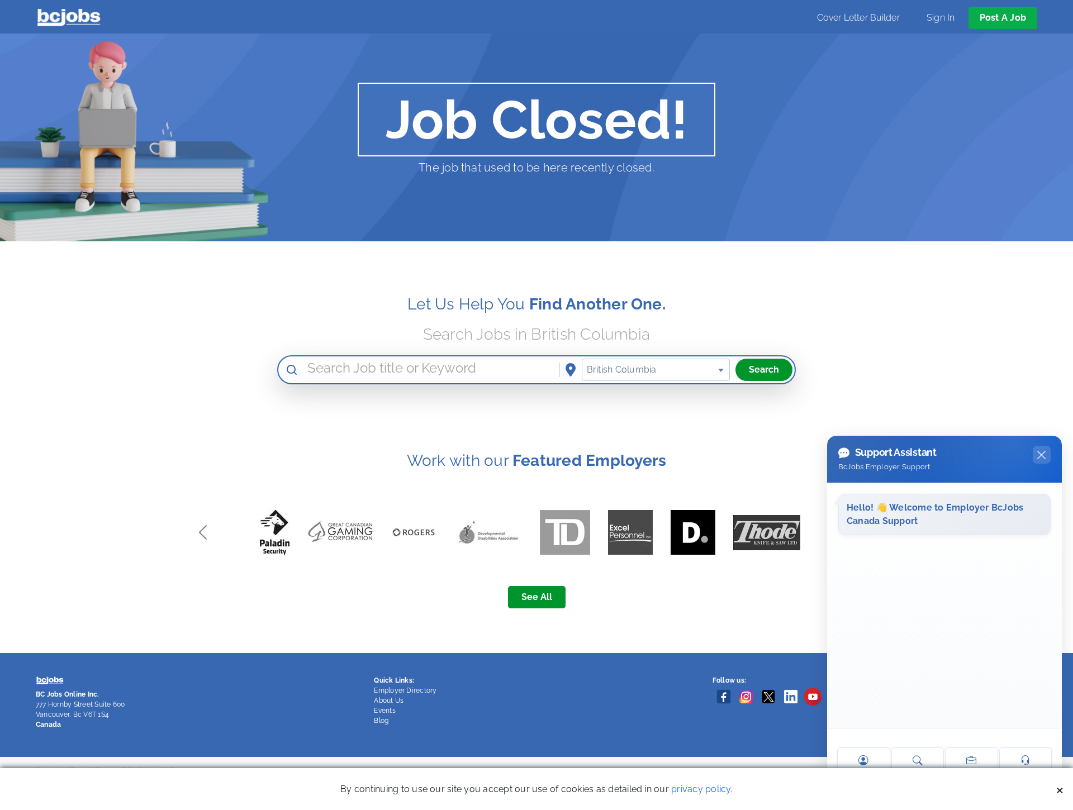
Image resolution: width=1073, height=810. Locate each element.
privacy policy (700, 789)
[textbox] (655, 370)
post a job (1003, 17)
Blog (381, 721)
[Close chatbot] (1042, 455)
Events (384, 710)
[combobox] (656, 370)
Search (764, 369)
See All (536, 597)
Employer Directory (405, 690)
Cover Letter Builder (858, 17)
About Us (388, 700)
